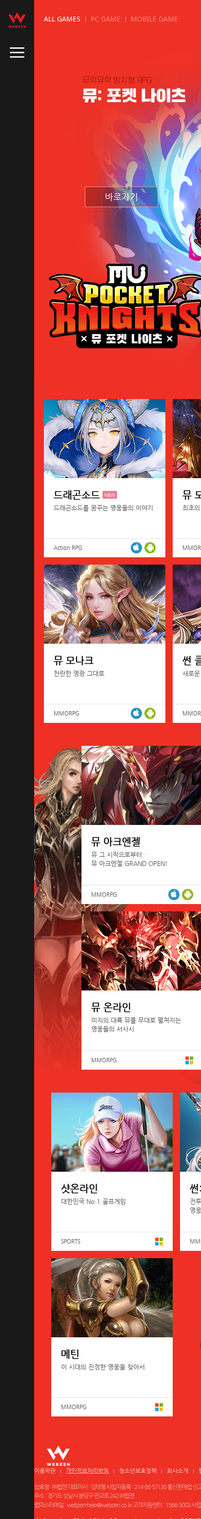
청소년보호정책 (138, 1470)
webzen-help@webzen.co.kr (99, 1504)
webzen (17, 20)
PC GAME (106, 19)
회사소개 (177, 1470)
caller (17, 52)
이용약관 (45, 1470)
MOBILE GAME (154, 19)
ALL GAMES (62, 19)
